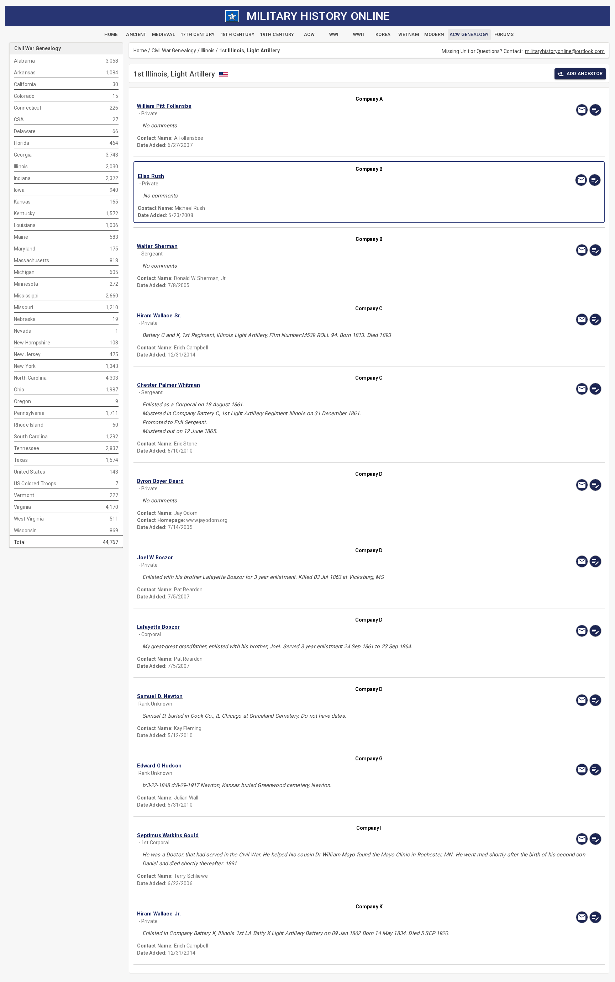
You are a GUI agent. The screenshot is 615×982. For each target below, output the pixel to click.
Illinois (208, 50)
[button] (299, 106)
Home (140, 50)
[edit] (595, 110)
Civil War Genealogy (174, 50)
